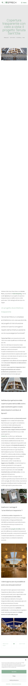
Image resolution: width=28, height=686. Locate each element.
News (23, 37)
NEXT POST (22, 643)
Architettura (18, 37)
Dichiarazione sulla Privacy (16, 683)
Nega (14, 676)
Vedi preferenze (14, 680)
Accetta (14, 671)
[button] (25, 660)
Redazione (6, 37)
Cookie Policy (8, 683)
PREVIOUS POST (5, 644)
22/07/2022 (12, 37)
